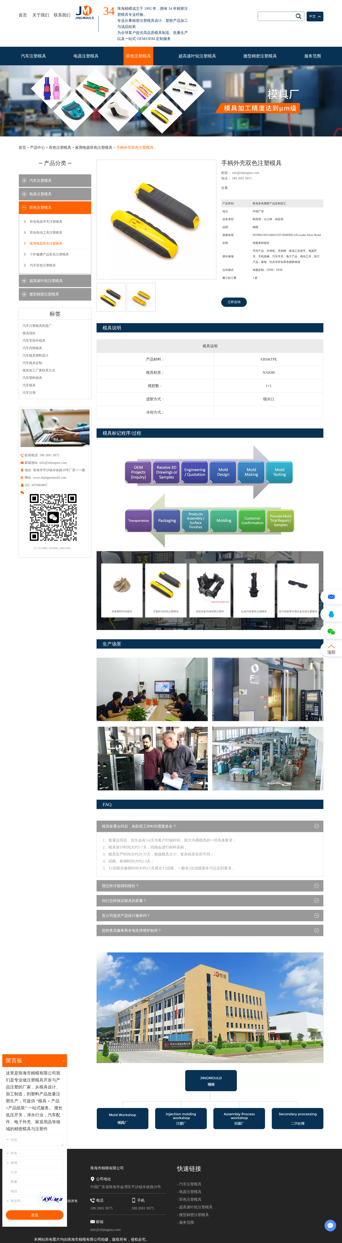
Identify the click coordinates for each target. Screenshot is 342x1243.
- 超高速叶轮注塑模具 (195, 1207)
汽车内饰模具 (32, 348)
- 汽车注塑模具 (189, 1184)
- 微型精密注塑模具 (193, 1215)
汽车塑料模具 (32, 378)
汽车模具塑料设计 (36, 355)
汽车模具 (29, 385)
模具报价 (29, 333)
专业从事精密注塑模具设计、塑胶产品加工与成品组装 (152, 24)
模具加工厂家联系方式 (39, 370)
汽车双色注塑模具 (43, 265)
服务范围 (312, 56)
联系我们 (62, 15)
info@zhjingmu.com (245, 173)
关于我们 (40, 15)
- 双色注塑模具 (189, 1199)
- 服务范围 (185, 1222)
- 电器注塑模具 (189, 1192)
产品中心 (37, 147)
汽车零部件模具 (34, 340)
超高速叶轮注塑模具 (197, 56)
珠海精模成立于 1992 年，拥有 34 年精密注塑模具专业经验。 (152, 12)
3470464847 (39, 485)
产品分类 (55, 163)
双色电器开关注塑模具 (46, 221)
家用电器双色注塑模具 (93, 147)
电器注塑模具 (86, 56)
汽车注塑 (29, 392)
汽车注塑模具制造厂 (37, 326)
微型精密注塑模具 (260, 56)
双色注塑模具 (138, 56)
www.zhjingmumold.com (49, 477)
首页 (23, 15)
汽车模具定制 (32, 363)
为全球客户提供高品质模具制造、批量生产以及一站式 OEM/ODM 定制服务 (152, 36)
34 (109, 11)
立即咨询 (234, 302)
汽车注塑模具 (33, 56)
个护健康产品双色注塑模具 (49, 254)
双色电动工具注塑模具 (46, 232)
